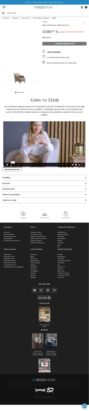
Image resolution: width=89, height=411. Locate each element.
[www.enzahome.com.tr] (44, 381)
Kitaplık (60, 241)
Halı (59, 265)
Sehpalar (33, 277)
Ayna (59, 245)
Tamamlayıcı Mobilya (64, 261)
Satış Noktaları (8, 238)
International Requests (37, 243)
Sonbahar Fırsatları (63, 273)
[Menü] (3, 7)
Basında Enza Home (10, 236)
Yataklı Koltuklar (35, 263)
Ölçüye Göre (25, 18)
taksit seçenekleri (54, 52)
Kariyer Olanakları (9, 234)
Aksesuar (60, 269)
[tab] (15, 92)
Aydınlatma (61, 267)
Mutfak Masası (62, 232)
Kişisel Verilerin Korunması (39, 238)
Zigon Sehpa (61, 238)
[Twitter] (41, 290)
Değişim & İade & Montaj (38, 236)
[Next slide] (35, 80)
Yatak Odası (61, 258)
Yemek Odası (61, 256)
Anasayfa (6, 18)
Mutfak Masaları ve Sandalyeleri (13, 267)
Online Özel (61, 277)
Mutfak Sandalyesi (63, 234)
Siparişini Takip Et (36, 232)
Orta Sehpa (61, 236)
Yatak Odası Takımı (9, 256)
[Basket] (86, 7)
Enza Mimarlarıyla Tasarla (11, 241)
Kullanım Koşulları (36, 241)
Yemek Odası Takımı (10, 261)
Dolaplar (33, 265)
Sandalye (60, 243)
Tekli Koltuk (34, 258)
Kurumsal (7, 232)
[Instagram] (47, 290)
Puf (58, 247)
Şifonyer (33, 275)
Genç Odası (61, 263)
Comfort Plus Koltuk (63, 275)
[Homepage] (44, 7)
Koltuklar (15, 18)
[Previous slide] (4, 80)
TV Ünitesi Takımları (10, 265)
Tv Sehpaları (34, 271)
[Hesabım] (82, 7)
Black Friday (61, 271)
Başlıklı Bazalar (35, 261)
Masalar (33, 273)
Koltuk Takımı (8, 254)
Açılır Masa (34, 267)
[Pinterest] (54, 290)
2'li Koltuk (33, 269)
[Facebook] (34, 290)
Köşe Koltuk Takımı (9, 258)
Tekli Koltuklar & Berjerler (41, 18)
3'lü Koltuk (33, 254)
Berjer (32, 256)
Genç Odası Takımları (10, 263)
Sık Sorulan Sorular (36, 234)
